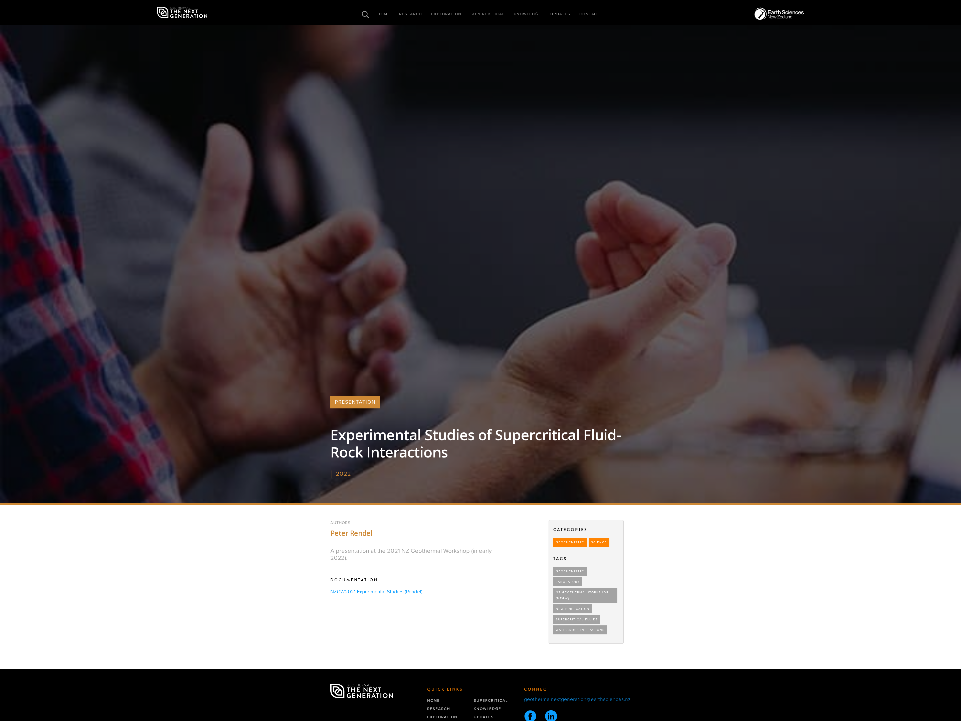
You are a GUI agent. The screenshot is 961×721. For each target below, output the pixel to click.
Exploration (442, 717)
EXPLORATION (446, 14)
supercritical (491, 700)
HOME (383, 14)
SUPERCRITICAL (487, 14)
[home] (182, 12)
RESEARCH (410, 14)
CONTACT (589, 14)
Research (438, 708)
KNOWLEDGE (527, 14)
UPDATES (560, 14)
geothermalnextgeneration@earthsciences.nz (577, 699)
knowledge (487, 708)
